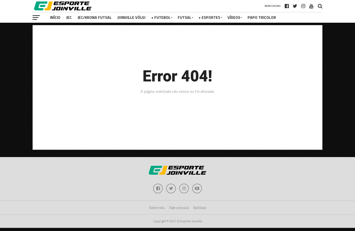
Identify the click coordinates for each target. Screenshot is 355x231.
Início (55, 17)
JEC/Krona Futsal (95, 17)
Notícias (199, 207)
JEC (69, 17)
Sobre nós (157, 207)
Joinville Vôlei (131, 17)
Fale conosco (179, 207)
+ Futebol (160, 17)
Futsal (184, 17)
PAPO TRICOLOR (262, 17)
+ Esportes (209, 17)
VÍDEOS (233, 17)
